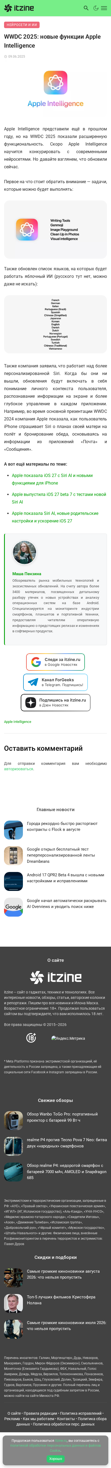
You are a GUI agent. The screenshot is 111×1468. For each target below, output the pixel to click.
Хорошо (55, 1459)
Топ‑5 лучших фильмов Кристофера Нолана (61, 1300)
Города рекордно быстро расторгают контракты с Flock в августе (62, 826)
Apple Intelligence (17, 722)
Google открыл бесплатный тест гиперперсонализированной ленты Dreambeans (61, 855)
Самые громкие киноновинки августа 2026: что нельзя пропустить (63, 1274)
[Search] (86, 8)
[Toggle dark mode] (96, 8)
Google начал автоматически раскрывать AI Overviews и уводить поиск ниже (66, 903)
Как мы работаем (38, 1419)
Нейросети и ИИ (22, 25)
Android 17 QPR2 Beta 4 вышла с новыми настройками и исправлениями (65, 878)
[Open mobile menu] (103, 8)
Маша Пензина (26, 573)
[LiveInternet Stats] (44, 1038)
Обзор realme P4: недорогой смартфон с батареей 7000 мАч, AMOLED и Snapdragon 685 (66, 1171)
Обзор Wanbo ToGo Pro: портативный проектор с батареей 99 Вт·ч (62, 1117)
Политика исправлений (81, 1413)
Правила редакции (40, 1413)
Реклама (12, 1419)
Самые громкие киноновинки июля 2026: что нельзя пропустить (66, 1325)
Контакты (66, 1419)
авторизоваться (18, 769)
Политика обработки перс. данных (64, 1424)
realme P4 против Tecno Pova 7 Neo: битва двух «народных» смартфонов (67, 1142)
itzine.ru (61, 1441)
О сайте (14, 1413)
